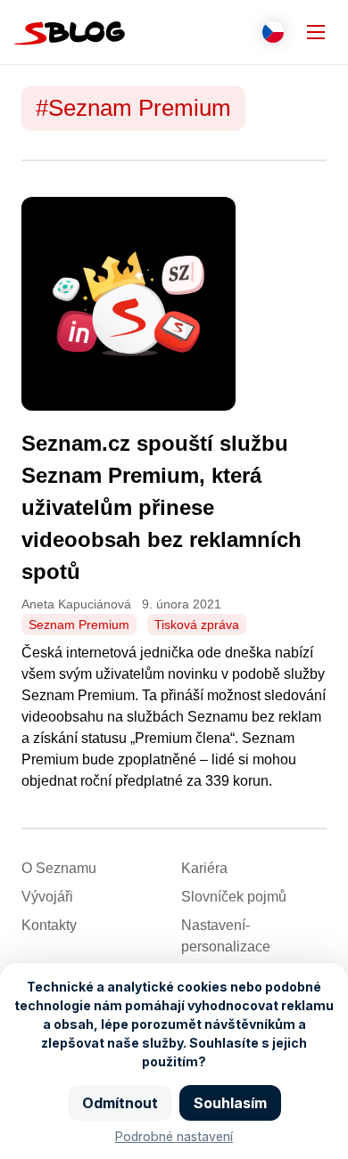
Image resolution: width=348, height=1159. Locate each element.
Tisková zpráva (196, 624)
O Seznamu (58, 868)
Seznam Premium (79, 624)
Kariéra (204, 868)
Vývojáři (47, 896)
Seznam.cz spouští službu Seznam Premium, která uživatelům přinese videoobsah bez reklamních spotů (161, 507)
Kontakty (49, 925)
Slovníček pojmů (233, 896)
